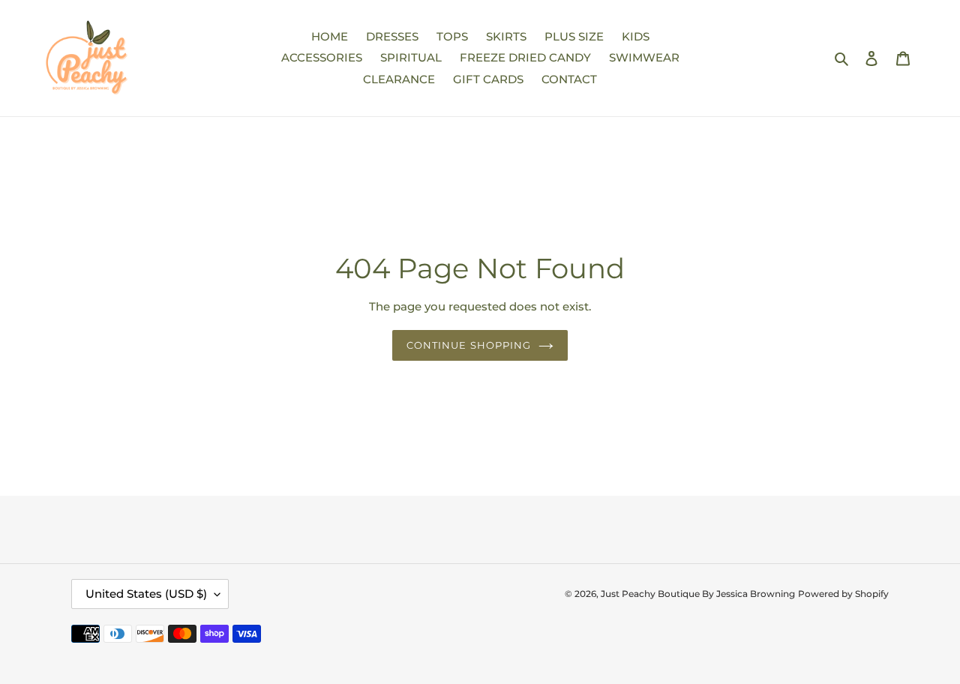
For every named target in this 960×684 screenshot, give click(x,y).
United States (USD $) (146, 593)
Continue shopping (468, 345)
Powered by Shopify (843, 593)
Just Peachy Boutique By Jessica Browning (698, 593)
